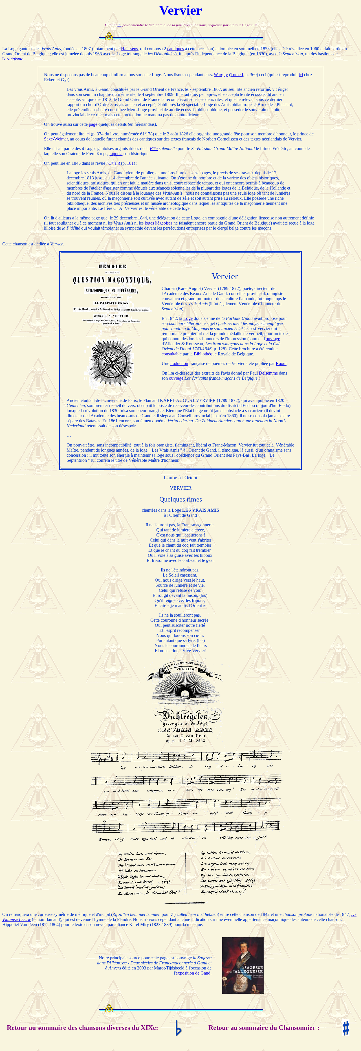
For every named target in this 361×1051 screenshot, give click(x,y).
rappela (115, 153)
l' (12, 58)
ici (120, 25)
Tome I (236, 74)
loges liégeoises (158, 223)
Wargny (221, 74)
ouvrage (273, 338)
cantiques (175, 48)
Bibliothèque (205, 353)
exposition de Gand (193, 973)
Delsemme (268, 373)
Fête (154, 148)
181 (130, 163)
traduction (179, 363)
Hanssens (129, 48)
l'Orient (113, 163)
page (93, 124)
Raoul (281, 363)
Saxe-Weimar (56, 139)
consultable (172, 353)
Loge (188, 318)
